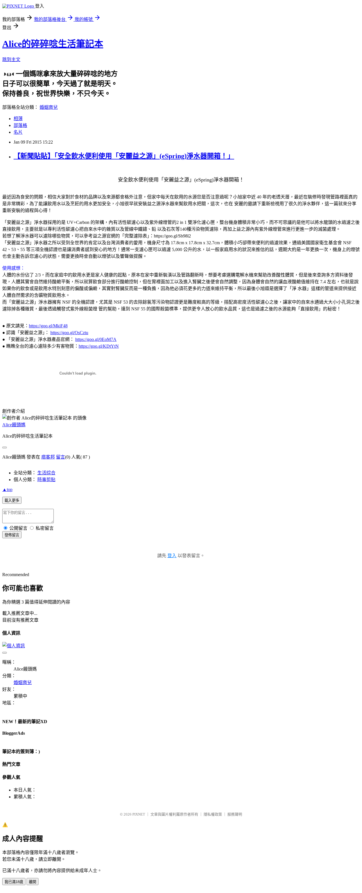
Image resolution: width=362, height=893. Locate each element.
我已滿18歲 (14, 882)
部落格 (20, 125)
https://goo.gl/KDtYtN (99, 346)
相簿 (18, 118)
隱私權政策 (213, 814)
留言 (60, 457)
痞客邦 (48, 457)
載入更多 (12, 500)
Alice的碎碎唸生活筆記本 (52, 44)
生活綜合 (46, 472)
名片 (18, 132)
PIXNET (138, 814)
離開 (32, 882)
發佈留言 (12, 535)
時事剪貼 (46, 479)
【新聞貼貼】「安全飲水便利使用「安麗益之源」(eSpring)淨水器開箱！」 (124, 156)
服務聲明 (234, 814)
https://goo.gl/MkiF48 (48, 325)
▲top (7, 489)
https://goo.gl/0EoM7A (96, 339)
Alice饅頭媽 (13, 424)
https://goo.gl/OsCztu (69, 332)
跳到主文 (11, 59)
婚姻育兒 (49, 107)
